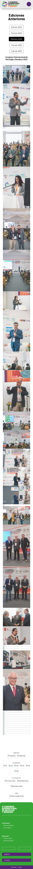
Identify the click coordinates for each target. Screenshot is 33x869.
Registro (7, 854)
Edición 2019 (16, 45)
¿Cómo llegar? (7, 827)
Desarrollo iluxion (16, 867)
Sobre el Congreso (8, 825)
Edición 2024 (16, 27)
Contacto (7, 860)
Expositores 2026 (8, 840)
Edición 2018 (16, 51)
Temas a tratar (7, 838)
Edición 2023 (16, 33)
